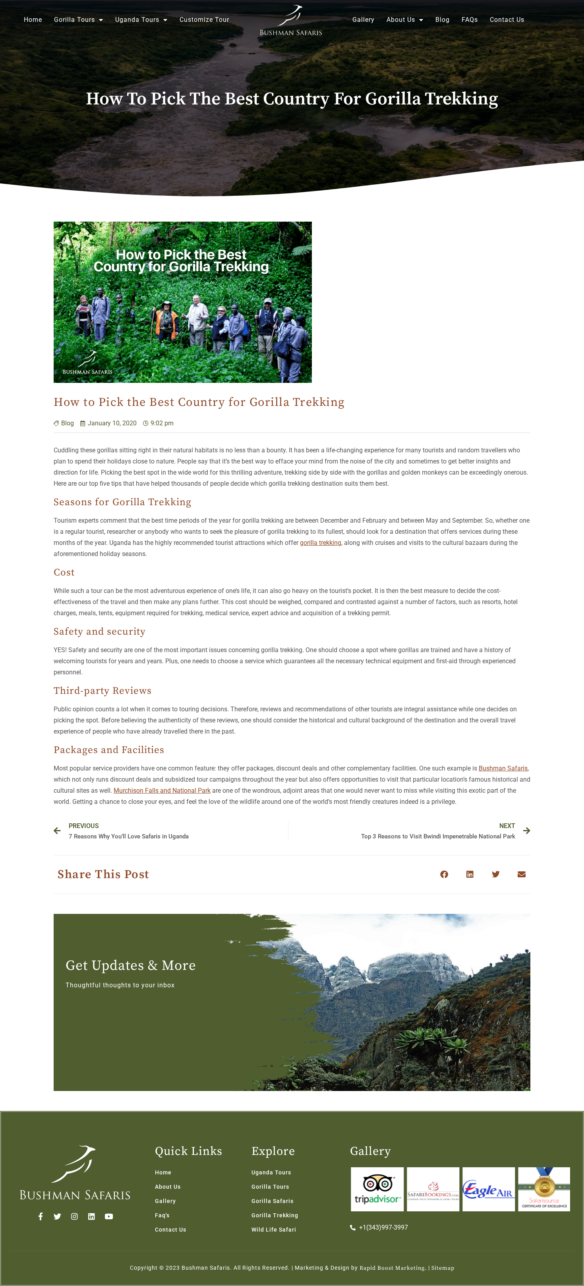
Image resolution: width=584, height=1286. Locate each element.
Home (33, 19)
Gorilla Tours (74, 19)
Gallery (363, 19)
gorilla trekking (320, 542)
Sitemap (442, 1268)
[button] (444, 875)
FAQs (470, 19)
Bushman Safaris (503, 768)
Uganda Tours (137, 19)
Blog (442, 19)
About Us (401, 19)
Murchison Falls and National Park (162, 790)
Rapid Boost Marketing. (393, 1268)
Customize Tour (204, 19)
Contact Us (507, 19)
